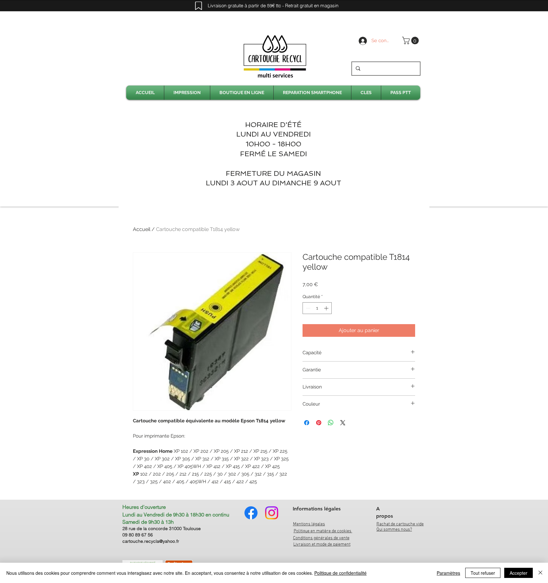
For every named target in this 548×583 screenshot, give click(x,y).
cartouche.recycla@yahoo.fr (150, 541)
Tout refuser (483, 573)
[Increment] (327, 308)
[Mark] (198, 6)
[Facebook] (251, 513)
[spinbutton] (317, 308)
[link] (411, 40)
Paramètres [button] (448, 573)
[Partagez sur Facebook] (306, 422)
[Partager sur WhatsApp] (331, 422)
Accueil (141, 229)
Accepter (518, 573)
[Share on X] (343, 422)
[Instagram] (271, 513)
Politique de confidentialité (340, 573)
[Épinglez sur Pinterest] (319, 422)
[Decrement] (307, 308)
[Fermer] (540, 573)
